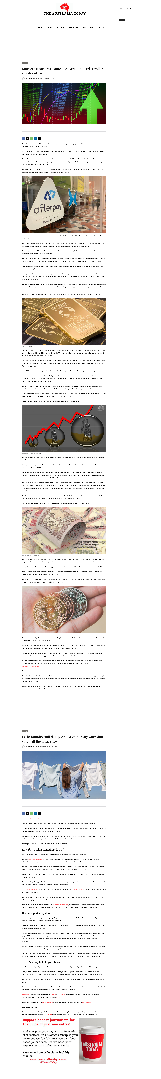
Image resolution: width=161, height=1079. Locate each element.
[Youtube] (131, 9)
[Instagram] (121, 9)
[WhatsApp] (31, 138)
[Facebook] (118, 9)
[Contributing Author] (24, 78)
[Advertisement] (80, 49)
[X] (127, 9)
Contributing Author (33, 78)
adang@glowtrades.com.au (31, 666)
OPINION (25, 63)
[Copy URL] (39, 138)
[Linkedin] (124, 9)
